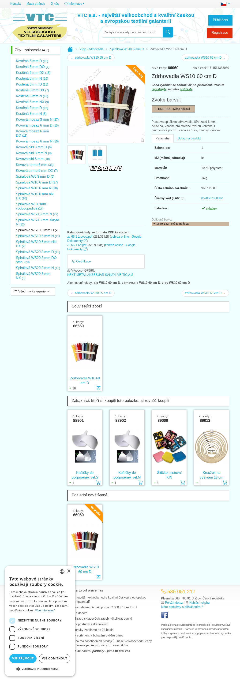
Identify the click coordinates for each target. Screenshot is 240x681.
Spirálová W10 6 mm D (37, 182)
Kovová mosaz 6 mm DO (32, 133)
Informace (75, 3)
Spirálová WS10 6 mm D (37, 230)
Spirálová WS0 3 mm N (37, 214)
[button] (39, 669)
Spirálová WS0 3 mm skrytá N (37, 222)
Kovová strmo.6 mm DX (37, 170)
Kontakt (15, 3)
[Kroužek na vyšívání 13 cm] (211, 446)
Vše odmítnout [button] (54, 658)
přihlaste (186, 89)
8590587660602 (212, 198)
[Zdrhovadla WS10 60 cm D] (85, 541)
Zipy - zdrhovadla (32, 50)
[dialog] (40, 621)
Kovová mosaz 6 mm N (37, 141)
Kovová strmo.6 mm (34, 165)
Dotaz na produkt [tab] (189, 138)
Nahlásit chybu (199, 602)
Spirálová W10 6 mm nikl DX (35, 196)
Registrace (219, 32)
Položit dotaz (174, 602)
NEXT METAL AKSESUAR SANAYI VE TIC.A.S (100, 275)
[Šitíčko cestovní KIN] (169, 446)
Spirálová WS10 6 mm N (38, 236)
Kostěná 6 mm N (32, 96)
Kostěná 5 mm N (32, 78)
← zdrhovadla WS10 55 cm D (91, 57)
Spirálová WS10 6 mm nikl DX (36, 244)
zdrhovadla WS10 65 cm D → (205, 57)
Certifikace (83, 261)
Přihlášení (220, 20)
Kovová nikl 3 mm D (34, 147)
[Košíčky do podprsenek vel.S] (85, 446)
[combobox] (132, 32)
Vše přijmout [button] (23, 658)
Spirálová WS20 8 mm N (38, 268)
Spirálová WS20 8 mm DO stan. (36, 260)
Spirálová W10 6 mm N (37, 188)
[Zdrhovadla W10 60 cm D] (85, 352)
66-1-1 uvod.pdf (81, 236)
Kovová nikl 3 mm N (34, 153)
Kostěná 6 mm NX (32, 102)
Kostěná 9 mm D (32, 108)
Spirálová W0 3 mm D (35, 176)
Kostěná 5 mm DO (32, 67)
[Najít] (168, 32)
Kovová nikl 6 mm (33, 159)
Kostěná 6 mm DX (32, 90)
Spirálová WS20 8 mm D (38, 252)
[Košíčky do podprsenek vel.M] (127, 446)
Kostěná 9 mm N (31, 114)
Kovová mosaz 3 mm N (37, 119)
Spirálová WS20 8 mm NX (33, 276)
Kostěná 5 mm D (32, 61)
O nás (55, 3)
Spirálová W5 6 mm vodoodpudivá (31, 206)
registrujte (159, 89)
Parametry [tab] (163, 138)
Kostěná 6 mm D (32, 84)
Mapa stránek (35, 3)
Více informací (45, 610)
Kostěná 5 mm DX (33, 73)
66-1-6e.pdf (78, 245)
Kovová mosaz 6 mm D (37, 125)
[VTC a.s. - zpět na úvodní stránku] (40, 26)
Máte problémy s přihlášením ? (182, 607)
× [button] (68, 571)
